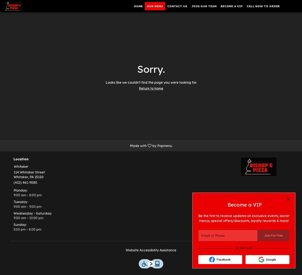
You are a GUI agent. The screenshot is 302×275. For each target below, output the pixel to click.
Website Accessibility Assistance (151, 250)
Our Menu (155, 6)
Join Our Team (204, 6)
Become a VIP (232, 6)
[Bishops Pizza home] (21, 6)
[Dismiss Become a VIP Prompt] (289, 199)
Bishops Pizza (259, 166)
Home (138, 6)
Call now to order (263, 6)
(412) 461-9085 (25, 182)
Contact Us (177, 6)
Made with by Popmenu (87, 145)
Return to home (151, 88)
